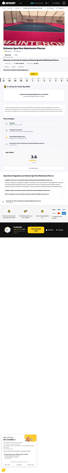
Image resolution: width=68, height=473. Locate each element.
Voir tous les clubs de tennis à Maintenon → (16, 70)
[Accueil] (4, 8)
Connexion (57, 3)
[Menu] (64, 3)
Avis (16, 55)
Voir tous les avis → (34, 168)
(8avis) (9, 51)
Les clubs (9, 8)
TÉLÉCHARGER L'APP (36, 230)
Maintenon (18, 8)
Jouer (20, 3)
